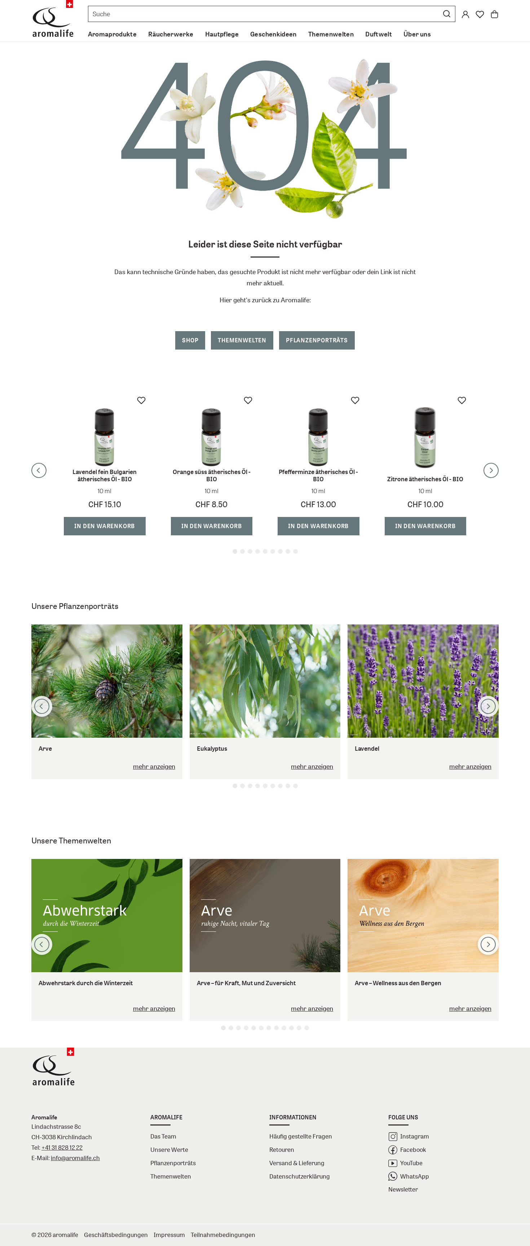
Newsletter (403, 1189)
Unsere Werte (169, 1149)
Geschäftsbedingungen (116, 1234)
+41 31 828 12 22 (62, 1147)
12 (306, 1028)
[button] (446, 13)
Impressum (169, 1234)
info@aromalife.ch (75, 1158)
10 (291, 1028)
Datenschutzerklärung (299, 1176)
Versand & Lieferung (296, 1163)
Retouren (281, 1149)
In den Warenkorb (65, 526)
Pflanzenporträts (317, 340)
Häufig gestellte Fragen (300, 1136)
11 (299, 1028)
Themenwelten (242, 340)
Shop (190, 340)
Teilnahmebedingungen (223, 1234)
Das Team (163, 1136)
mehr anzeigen (154, 766)
